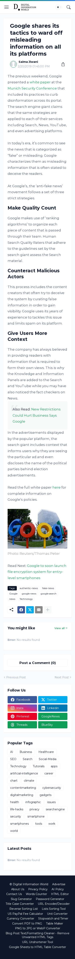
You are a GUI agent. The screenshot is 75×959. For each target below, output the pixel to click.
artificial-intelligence (24, 773)
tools (38, 823)
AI (11, 752)
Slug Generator (21, 899)
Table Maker (54, 923)
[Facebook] (21, 609)
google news (29, 593)
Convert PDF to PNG (27, 923)
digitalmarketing (21, 795)
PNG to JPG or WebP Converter (37, 928)
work (51, 823)
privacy (34, 809)
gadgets (45, 795)
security (15, 816)
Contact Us (14, 894)
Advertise (58, 884)
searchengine (55, 809)
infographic (33, 802)
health (14, 802)
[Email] (39, 609)
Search (27, 759)
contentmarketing (23, 788)
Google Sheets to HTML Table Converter (37, 947)
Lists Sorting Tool (54, 909)
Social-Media (47, 759)
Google (13, 593)
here (56, 487)
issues (51, 802)
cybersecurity (51, 788)
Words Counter (36, 894)
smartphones (19, 823)
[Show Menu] (6, 7)
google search (48, 593)
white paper (40, 82)
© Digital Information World (29, 884)
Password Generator (50, 899)
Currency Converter (20, 918)
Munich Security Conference (32, 88)
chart (13, 780)
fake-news (48, 588)
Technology (26, 598)
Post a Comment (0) (37, 663)
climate (29, 780)
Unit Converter (57, 914)
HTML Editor (60, 894)
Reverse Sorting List (23, 909)
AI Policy (58, 889)
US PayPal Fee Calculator (25, 914)
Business (26, 752)
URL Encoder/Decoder (54, 904)
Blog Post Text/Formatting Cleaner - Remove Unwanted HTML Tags (37, 935)
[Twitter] (30, 609)
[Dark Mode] (59, 7)
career (48, 773)
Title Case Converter (20, 904)
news (12, 598)
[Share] (61, 64)
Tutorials (38, 766)
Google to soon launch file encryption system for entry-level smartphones (37, 572)
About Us (17, 889)
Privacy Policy (38, 889)
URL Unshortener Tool (37, 942)
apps (54, 766)
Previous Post (16, 677)
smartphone (36, 816)
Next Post (62, 677)
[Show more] (47, 609)
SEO (13, 759)
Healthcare (46, 752)
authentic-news (29, 588)
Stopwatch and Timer (53, 918)
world (14, 831)
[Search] (69, 7)
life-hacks (16, 809)
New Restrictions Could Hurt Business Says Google (37, 415)
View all (59, 628)
